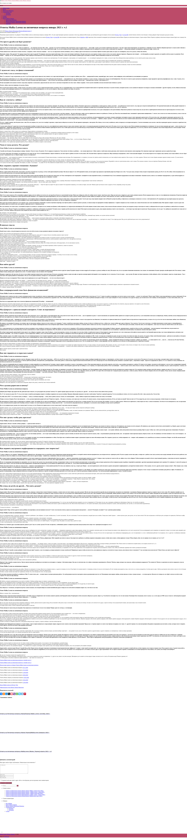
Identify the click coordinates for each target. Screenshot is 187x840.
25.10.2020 (25, 670)
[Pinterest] (25, 694)
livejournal (8, 14)
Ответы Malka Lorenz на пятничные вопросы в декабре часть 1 (15, 660)
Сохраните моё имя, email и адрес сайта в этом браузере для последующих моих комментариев (25, 780)
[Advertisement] (47, 822)
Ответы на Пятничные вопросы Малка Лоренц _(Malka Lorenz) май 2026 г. (24, 793)
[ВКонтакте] (1, 694)
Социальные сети (7, 12)
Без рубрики (9, 803)
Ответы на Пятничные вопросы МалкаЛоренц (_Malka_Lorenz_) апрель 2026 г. (25, 794)
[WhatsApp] (17, 694)
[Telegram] (22, 694)
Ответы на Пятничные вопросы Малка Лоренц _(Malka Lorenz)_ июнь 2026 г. (25, 792)
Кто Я (4, 9)
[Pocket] (12, 694)
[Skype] (19, 694)
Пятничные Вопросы (8, 10)
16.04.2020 (25, 680)
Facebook (8, 13)
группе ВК (125, 34)
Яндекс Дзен (118, 34)
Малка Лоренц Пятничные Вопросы (14, 31)
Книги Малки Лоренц (8, 18)
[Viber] (14, 694)
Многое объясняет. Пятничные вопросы (16, 21)
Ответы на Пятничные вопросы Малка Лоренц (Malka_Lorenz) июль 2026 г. (25, 790)
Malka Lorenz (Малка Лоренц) (23, 0)
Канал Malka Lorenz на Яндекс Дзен (9, 685)
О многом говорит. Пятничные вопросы (16, 22)
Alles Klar (8, 23)
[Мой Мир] (6, 694)
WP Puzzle (6, 836)
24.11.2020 (25, 667)
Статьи (4, 16)
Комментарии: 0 (27, 31)
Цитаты (5, 17)
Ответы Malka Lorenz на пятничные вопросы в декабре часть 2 (15, 662)
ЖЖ (87, 37)
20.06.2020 (25, 675)
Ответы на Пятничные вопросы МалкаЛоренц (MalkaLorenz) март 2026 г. (24, 796)
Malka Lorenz (6, 8)
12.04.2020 (25, 682)
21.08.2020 (25, 672)
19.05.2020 (26, 677)
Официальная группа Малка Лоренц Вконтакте (12, 687)
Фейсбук (82, 37)
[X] (9, 694)
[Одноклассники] (4, 694)
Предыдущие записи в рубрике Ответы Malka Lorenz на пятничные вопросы (19, 665)
